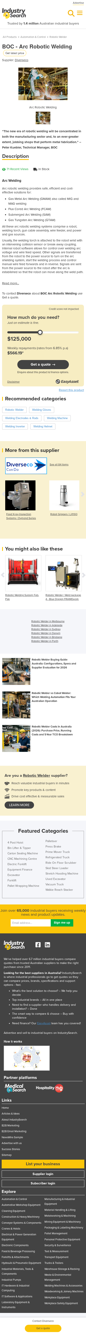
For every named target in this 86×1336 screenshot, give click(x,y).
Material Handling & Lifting (59, 1210)
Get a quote (43, 1328)
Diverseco (21, 60)
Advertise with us (12, 1143)
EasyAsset (44, 1023)
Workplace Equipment (57, 1297)
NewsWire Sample (12, 1137)
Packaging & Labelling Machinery (63, 1227)
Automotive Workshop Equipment (21, 1205)
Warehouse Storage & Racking (62, 1269)
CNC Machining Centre (22, 859)
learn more (19, 805)
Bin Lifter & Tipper (19, 848)
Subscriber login (43, 1183)
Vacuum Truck (55, 884)
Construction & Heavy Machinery (20, 1216)
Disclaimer (13, 381)
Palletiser (51, 841)
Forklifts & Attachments (15, 1257)
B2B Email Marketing (14, 1131)
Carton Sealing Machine (23, 853)
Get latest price (14, 53)
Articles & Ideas (11, 1113)
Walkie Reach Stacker (59, 890)
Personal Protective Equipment (62, 1239)
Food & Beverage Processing (18, 1251)
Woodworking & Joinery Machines (63, 1291)
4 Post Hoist (15, 842)
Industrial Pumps (11, 1280)
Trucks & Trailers (53, 1263)
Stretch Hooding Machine (62, 873)
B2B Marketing (10, 1125)
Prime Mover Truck (58, 852)
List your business (43, 1164)
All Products (10, 37)
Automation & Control (33, 37)
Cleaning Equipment (13, 1211)
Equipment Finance (20, 869)
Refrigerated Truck (58, 857)
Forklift (12, 880)
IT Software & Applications (17, 1296)
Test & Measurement (56, 1251)
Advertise (78, 3)
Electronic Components (15, 1245)
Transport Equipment (56, 1257)
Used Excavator (56, 879)
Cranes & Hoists (11, 1228)
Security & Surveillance (57, 1245)
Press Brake (53, 846)
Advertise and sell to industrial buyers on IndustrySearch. (41, 1033)
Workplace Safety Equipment (61, 1303)
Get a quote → (43, 364)
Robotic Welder (58, 37)
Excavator (14, 875)
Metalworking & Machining (60, 1215)
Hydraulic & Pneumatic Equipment (21, 1263)
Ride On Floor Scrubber (61, 863)
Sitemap (6, 1155)
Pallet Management (55, 1233)
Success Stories (11, 1149)
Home (5, 1108)
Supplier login (43, 1174)
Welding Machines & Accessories (63, 1285)
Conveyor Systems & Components (21, 1223)
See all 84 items (59, 464)
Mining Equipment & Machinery (62, 1221)
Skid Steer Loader (57, 868)
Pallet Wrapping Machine (23, 886)
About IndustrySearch (14, 1119)
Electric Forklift (17, 864)
